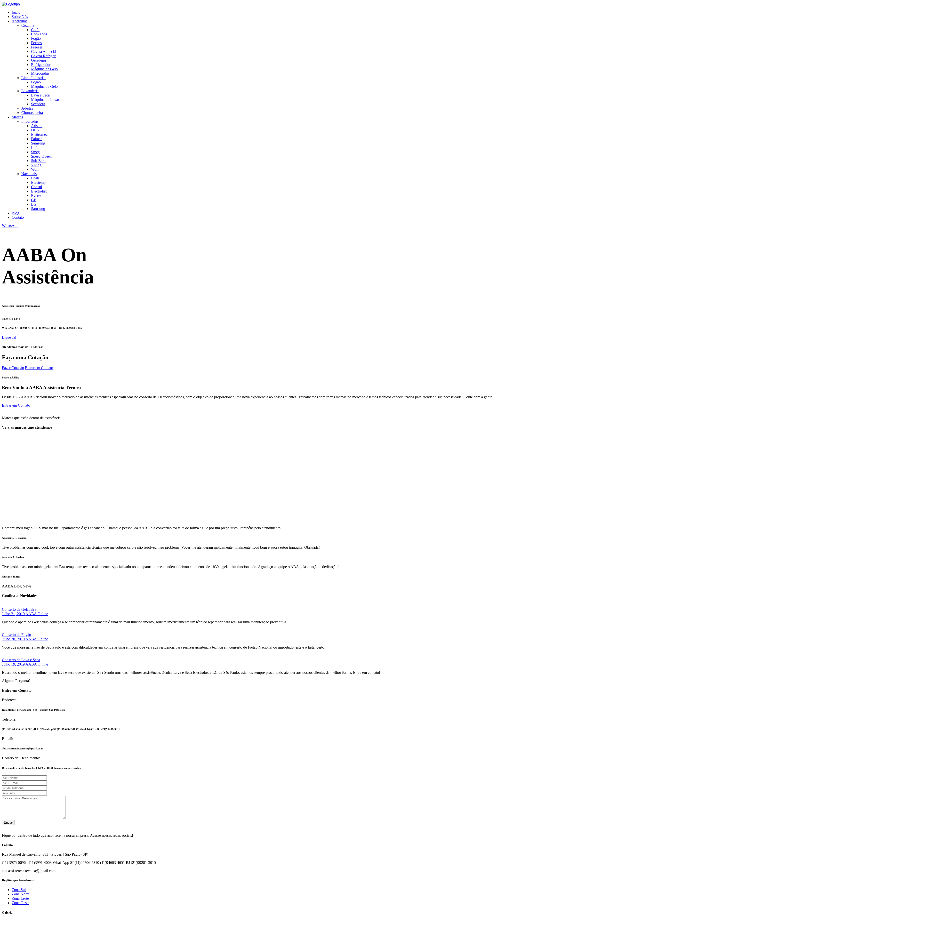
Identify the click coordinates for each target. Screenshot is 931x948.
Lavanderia (30, 91)
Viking (36, 165)
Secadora (38, 104)
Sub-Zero (38, 161)
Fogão (36, 38)
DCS (35, 130)
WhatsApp (10, 226)
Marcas (17, 117)
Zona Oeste (20, 903)
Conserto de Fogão (16, 635)
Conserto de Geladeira (19, 609)
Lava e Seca (40, 95)
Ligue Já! (9, 337)
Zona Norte (20, 894)
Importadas (29, 121)
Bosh (35, 178)
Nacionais (29, 174)
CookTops (39, 34)
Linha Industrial (33, 78)
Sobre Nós (20, 17)
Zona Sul (19, 890)
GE (33, 200)
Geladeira (38, 60)
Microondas (40, 73)
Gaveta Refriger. (43, 56)
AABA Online (36, 614)
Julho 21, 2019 (13, 614)
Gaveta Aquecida (44, 51)
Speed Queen (41, 156)
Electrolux (39, 191)
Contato (18, 217)
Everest (36, 195)
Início (16, 12)
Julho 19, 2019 (13, 664)
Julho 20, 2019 (13, 639)
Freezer (36, 47)
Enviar (8, 822)
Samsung (38, 143)
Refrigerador (40, 65)
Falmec (36, 139)
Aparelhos (19, 21)
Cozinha (27, 25)
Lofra (35, 147)
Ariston (36, 126)
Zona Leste (20, 898)
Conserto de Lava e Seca (21, 660)
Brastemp (38, 182)
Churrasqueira (32, 113)
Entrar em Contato (39, 368)
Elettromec (39, 134)
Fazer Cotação (13, 368)
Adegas (27, 108)
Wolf (35, 169)
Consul (36, 187)
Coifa (35, 30)
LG (33, 204)
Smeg (35, 152)
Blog (15, 213)
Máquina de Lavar (45, 99)
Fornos (36, 43)
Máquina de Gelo (44, 69)
